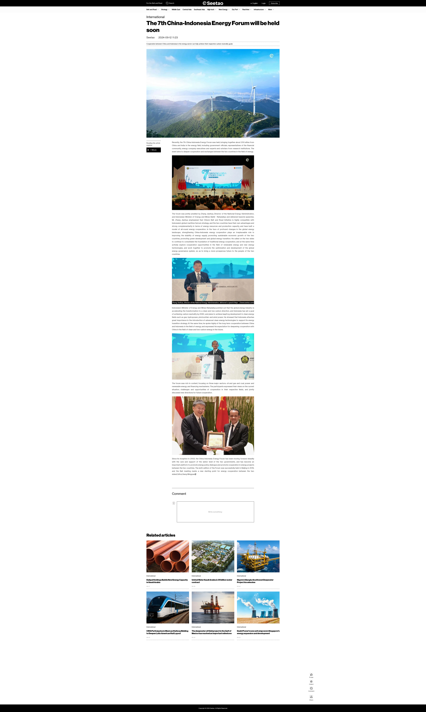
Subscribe (274, 3)
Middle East (176, 9)
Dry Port (235, 9)
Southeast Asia (199, 9)
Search (171, 3)
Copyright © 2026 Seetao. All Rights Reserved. (213, 708)
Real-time (245, 9)
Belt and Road (151, 9)
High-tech (210, 9)
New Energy (223, 9)
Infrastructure (259, 9)
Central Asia (187, 9)
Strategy (164, 9)
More (270, 9)
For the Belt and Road (154, 3)
